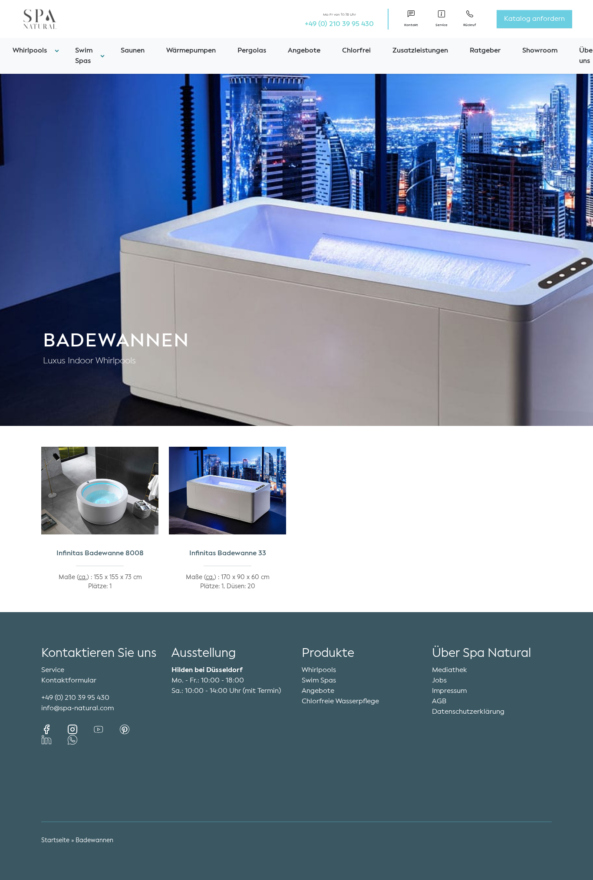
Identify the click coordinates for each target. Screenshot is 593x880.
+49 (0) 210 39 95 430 (339, 24)
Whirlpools (319, 670)
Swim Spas (319, 680)
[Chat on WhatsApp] (72, 739)
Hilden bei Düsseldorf (207, 670)
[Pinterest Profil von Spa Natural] (131, 729)
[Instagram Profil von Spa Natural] (80, 729)
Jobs (439, 680)
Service (52, 670)
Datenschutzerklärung (468, 712)
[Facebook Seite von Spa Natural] (54, 729)
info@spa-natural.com (77, 708)
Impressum (449, 691)
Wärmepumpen (191, 50)
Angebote (304, 50)
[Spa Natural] (29, 19)
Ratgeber (485, 50)
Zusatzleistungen (420, 50)
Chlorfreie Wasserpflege (340, 701)
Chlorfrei (356, 50)
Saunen (133, 50)
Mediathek (449, 670)
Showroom (539, 50)
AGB (439, 701)
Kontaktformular (68, 680)
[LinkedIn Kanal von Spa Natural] (54, 739)
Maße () (75, 577)
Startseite (55, 840)
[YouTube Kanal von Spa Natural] (106, 729)
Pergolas (251, 50)
